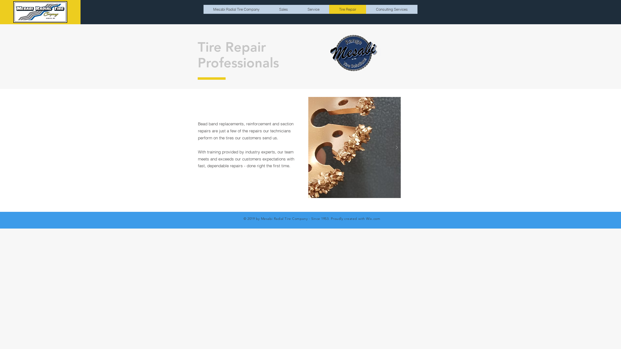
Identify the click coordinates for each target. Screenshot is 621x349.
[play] (389, 101)
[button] (354, 147)
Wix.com (373, 218)
